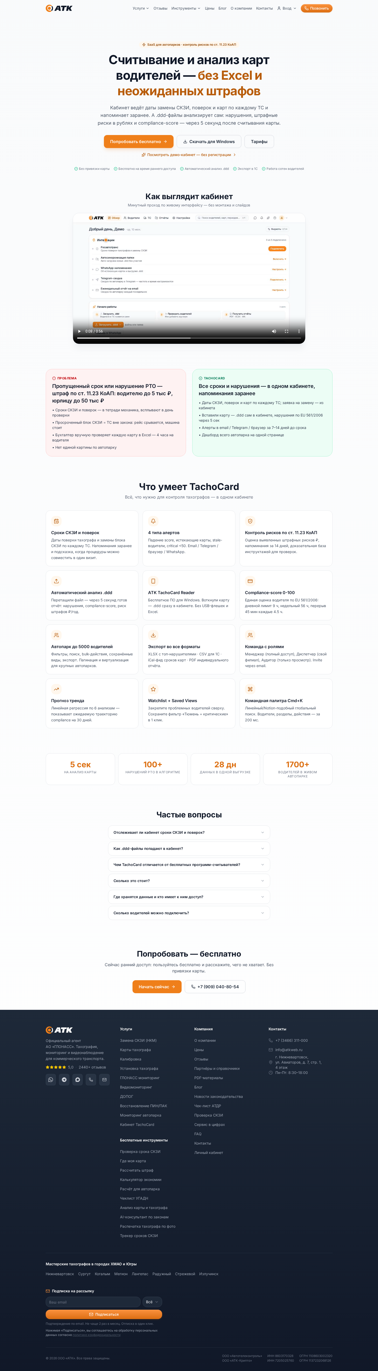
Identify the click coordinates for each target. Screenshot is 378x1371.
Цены (209, 8)
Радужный (161, 1274)
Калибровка (130, 1059)
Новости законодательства (218, 1096)
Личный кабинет (208, 1152)
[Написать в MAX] (77, 1079)
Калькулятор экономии (140, 1179)
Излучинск (208, 1274)
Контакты (264, 8)
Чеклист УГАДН (134, 1198)
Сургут (84, 1274)
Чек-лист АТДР (207, 1106)
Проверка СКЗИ (208, 1115)
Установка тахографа (139, 1068)
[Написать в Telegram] (64, 1079)
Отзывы (160, 8)
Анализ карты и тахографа (144, 1207)
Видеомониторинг (136, 1087)
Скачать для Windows (212, 141)
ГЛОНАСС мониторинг (140, 1078)
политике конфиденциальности (97, 1335)
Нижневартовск (60, 1274)
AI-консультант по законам (144, 1217)
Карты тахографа (135, 1049)
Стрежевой (185, 1274)
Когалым (102, 1274)
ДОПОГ (126, 1096)
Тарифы (259, 141)
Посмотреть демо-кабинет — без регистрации (189, 154)
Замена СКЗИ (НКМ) (138, 1040)
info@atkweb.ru (288, 1049)
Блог (222, 8)
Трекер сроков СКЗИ (139, 1235)
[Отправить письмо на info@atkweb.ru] (104, 1079)
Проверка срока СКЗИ (140, 1151)
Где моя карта (133, 1161)
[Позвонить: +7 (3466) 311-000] (91, 1079)
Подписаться (107, 1314)
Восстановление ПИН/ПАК (143, 1106)
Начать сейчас (154, 986)
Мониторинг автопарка (140, 1115)
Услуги (139, 8)
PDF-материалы (208, 1078)
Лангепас (140, 1274)
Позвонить (319, 8)
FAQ (198, 1134)
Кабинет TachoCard (137, 1124)
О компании (241, 8)
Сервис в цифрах (209, 1124)
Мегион (121, 1274)
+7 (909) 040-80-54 (218, 986)
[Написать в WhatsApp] (51, 1079)
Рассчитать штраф (137, 1170)
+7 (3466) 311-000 (291, 1040)
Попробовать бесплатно (135, 141)
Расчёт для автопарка (140, 1189)
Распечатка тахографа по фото (147, 1226)
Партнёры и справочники (217, 1068)
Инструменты (183, 8)
